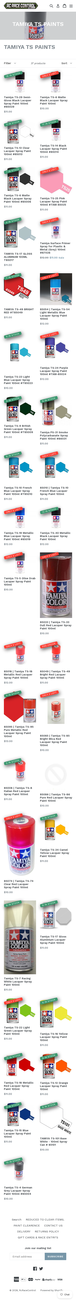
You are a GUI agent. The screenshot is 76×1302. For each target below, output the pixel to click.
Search (16, 1219)
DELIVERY (23, 1231)
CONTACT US (53, 1225)
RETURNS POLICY (47, 1231)
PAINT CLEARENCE (27, 1225)
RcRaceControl (27, 1290)
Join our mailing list (38, 1248)
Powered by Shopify (51, 1290)
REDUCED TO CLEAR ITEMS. (45, 1219)
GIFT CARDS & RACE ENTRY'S (38, 1237)
